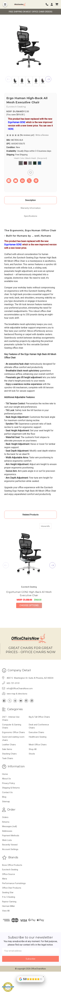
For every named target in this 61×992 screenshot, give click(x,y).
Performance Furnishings (14, 883)
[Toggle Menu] (5, 4)
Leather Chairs (9, 744)
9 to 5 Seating (8, 897)
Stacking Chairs (9, 753)
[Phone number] (48, 4)
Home (5, 774)
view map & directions (17, 693)
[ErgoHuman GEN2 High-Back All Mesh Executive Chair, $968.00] (29, 553)
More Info (46, 526)
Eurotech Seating (10, 869)
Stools (32, 753)
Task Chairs (7, 758)
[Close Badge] (43, 976)
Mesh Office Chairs (38, 744)
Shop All (32, 749)
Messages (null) (9, 826)
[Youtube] (21, 701)
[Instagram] (26, 701)
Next (48, 79)
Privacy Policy (8, 783)
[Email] (15, 180)
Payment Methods (10, 835)
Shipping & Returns (11, 787)
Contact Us (7, 792)
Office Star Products (11, 888)
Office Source (8, 874)
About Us (6, 778)
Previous (8, 79)
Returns (5, 822)
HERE (10, 129)
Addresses (7, 831)
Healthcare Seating (37, 737)
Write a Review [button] (42, 135)
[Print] (22, 180)
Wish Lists (7, 840)
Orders (5, 817)
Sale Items (7, 749)
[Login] (53, 4)
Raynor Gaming (9, 901)
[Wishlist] (30, 172)
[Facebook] (8, 180)
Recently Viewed (9, 844)
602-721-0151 (13, 683)
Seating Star (7, 892)
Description (30, 200)
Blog (4, 797)
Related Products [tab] (31, 514)
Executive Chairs (36, 732)
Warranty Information (31, 208)
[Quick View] (48, 526)
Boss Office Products (12, 865)
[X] (29, 180)
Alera (4, 878)
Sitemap (6, 801)
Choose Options (31, 605)
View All (6, 910)
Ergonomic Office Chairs (13, 732)
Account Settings (10, 849)
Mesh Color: (30, 158)
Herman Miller (8, 906)
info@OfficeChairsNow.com (20, 688)
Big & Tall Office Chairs (39, 717)
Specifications (30, 216)
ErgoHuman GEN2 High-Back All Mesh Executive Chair (29, 594)
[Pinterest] (36, 180)
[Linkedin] (32, 701)
